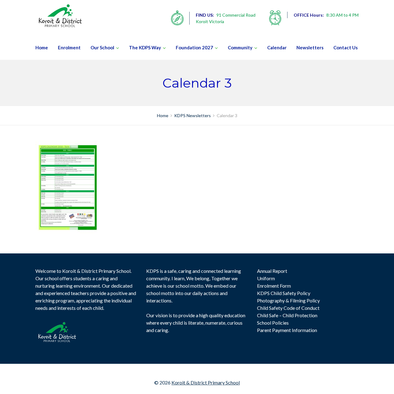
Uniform (266, 278)
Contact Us (345, 47)
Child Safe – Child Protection (287, 315)
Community (240, 47)
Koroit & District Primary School (205, 382)
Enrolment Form (274, 286)
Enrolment (69, 47)
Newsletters (310, 47)
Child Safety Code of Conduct (288, 308)
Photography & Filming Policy (288, 300)
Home (41, 47)
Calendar (277, 47)
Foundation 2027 (194, 47)
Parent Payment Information (287, 330)
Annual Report (272, 271)
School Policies (273, 323)
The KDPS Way (145, 47)
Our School (102, 47)
